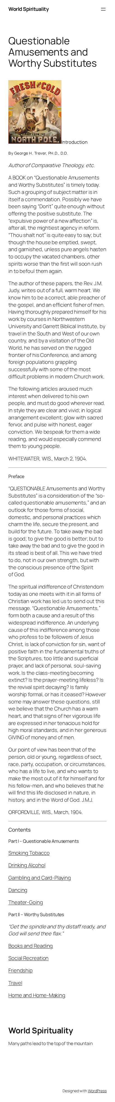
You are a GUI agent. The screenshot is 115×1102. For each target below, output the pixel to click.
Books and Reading (30, 945)
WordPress (97, 1090)
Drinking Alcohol (26, 865)
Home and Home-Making (36, 995)
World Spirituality (28, 9)
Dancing (17, 890)
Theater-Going (25, 902)
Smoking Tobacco (29, 852)
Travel (15, 982)
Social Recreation (28, 958)
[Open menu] (103, 9)
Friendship (20, 970)
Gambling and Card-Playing (39, 877)
